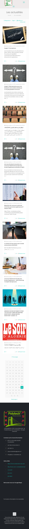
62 (10, 390)
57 (13, 387)
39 (13, 379)
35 (19, 376)
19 (7, 370)
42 (22, 379)
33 (13, 376)
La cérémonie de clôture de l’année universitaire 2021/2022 (14, 244)
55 (7, 387)
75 (17, 396)
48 (22, 381)
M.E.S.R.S (10, 473)
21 (13, 370)
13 (7, 367)
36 (22, 376)
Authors (20, 20)
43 (7, 381)
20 (10, 370)
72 (22, 393)
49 (7, 384)
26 (10, 373)
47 (19, 381)
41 (18, 379)
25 (7, 373)
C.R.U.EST (10, 470)
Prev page (15, 357)
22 (16, 370)
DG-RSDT (10, 476)
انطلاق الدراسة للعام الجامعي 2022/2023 (13, 127)
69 (13, 393)
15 (13, 367)
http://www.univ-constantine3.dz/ (16, 467)
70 (16, 393)
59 (19, 387)
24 (22, 370)
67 (7, 393)
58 (16, 387)
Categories (7, 20)
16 (16, 367)
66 (22, 390)
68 (10, 393)
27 (13, 373)
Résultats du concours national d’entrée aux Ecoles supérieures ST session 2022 (14, 207)
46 (16, 381)
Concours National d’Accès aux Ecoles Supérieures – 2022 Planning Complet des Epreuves (14, 280)
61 (7, 390)
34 (16, 376)
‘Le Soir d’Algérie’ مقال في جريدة (12, 345)
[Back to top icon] (14, 514)
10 (16, 365)
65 (19, 390)
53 (19, 384)
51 (13, 384)
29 (19, 373)
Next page (14, 399)
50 (10, 384)
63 (13, 390)
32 (10, 376)
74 (14, 396)
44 (10, 381)
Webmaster (9, 46)
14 (10, 367)
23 (19, 370)
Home (9, 15)
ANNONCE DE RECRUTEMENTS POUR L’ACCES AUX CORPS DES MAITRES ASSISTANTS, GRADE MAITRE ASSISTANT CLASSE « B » (14, 313)
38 (10, 379)
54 (22, 384)
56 (10, 387)
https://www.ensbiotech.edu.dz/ (16, 463)
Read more (22, 61)
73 (11, 396)
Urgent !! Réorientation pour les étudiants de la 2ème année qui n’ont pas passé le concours (13, 88)
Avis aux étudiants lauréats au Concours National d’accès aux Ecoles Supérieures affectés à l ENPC (14, 165)
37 (7, 379)
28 (16, 373)
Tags (13, 20)
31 (7, 376)
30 (22, 373)
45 (13, 381)
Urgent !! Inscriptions (10, 48)
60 (22, 387)
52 (16, 384)
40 (16, 379)
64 (16, 390)
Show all (23, 22)
